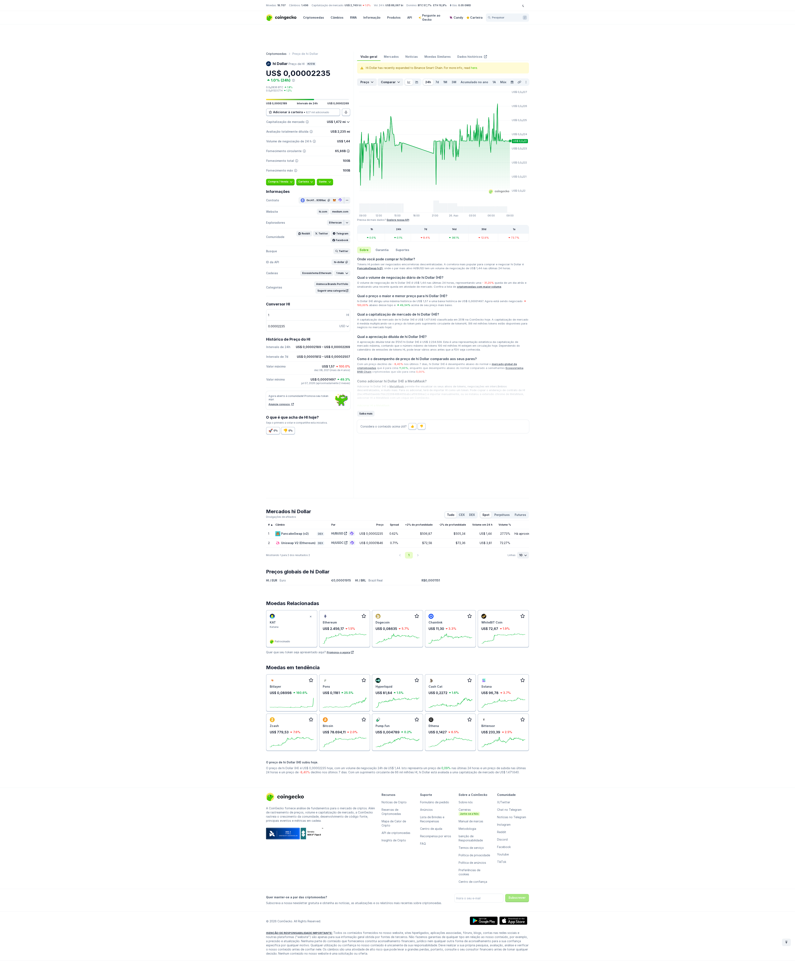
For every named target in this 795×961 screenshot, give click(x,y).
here (474, 68)
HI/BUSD (337, 533)
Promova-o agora (338, 652)
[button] (323, 212)
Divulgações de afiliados (281, 516)
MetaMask (396, 386)
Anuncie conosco (279, 404)
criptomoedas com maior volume (479, 286)
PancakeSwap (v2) (370, 268)
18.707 (281, 5)
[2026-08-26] (512, 82)
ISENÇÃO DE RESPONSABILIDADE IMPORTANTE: (299, 933)
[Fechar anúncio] (311, 617)
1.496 (304, 5)
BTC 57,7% (424, 5)
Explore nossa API (398, 219)
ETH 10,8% (440, 5)
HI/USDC (337, 542)
